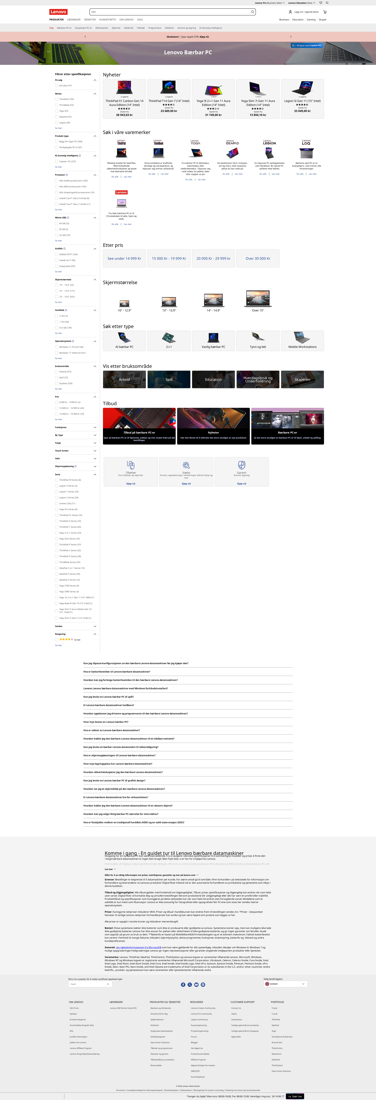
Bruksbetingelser (172, 1090)
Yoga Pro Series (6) (57, 509)
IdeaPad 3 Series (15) (57, 579)
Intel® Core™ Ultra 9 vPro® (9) (57, 198)
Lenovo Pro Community (201, 1013)
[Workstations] (109, 28)
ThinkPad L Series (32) (57, 550)
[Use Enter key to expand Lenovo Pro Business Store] (284, 3)
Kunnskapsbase (198, 1076)
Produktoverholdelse (200, 1054)
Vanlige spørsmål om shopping (244, 1031)
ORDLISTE (195, 1071)
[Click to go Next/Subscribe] (108, 984)
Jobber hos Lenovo (78, 1042)
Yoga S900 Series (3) (57, 591)
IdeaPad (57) (57, 116)
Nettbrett (155, 1025)
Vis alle (114, 176)
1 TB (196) (57, 321)
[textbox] (286, 984)
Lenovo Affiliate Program (81, 1048)
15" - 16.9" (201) (57, 296)
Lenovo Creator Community (203, 1008)
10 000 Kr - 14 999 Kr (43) (57, 408)
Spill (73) (57, 377)
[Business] (290, 19)
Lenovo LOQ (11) (57, 503)
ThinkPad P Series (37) (57, 544)
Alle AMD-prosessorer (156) (57, 186)
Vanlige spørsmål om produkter (245, 1025)
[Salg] (55, 28)
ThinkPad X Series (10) (57, 521)
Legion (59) (57, 122)
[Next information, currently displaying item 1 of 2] (291, 36)
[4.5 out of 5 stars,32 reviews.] (124, 108)
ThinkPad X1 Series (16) (57, 515)
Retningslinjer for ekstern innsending (209, 1090)
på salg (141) (57, 85)
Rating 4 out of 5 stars (57, 639)
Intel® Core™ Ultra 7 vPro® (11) (57, 204)
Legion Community (199, 1019)
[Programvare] (162, 28)
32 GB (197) (57, 235)
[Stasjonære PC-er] (93, 28)
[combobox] (170, 12)
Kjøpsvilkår (236, 1036)
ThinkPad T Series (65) (57, 526)
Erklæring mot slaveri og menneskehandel (243, 1090)
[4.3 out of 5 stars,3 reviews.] (169, 104)
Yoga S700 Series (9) (57, 585)
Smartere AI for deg (159, 1013)
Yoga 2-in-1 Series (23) (57, 532)
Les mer (128, 176)
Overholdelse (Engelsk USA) (82, 1025)
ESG (71, 1031)
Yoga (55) (57, 110)
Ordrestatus (236, 1019)
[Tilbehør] (146, 28)
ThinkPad (276, 1019)
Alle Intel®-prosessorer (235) (57, 180)
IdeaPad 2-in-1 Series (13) (57, 568)
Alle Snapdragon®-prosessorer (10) (57, 192)
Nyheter (73, 1013)
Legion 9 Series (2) (57, 485)
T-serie (274, 1008)
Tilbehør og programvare (162, 1048)
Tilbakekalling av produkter (162, 1059)
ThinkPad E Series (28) (57, 556)
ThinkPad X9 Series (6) (57, 479)
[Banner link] (188, 37)
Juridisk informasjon (78, 1036)
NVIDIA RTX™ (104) (57, 254)
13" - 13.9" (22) (57, 285)
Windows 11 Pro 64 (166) (57, 347)
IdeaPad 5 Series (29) (57, 573)
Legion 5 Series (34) (57, 497)
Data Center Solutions (160, 1042)
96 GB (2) (57, 229)
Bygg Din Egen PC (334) (57, 141)
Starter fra (124, 113)
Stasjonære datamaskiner (162, 1031)
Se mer (58, 128)
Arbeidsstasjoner (158, 1036)
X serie (274, 1013)
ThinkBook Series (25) (57, 562)
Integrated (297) (57, 266)
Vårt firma (74, 1008)
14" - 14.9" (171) (57, 290)
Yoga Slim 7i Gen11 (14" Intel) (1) (57, 618)
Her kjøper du (197, 1048)
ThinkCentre (277, 1048)
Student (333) (57, 383)
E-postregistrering (199, 1025)
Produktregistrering (199, 1031)
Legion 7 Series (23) (57, 491)
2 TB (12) (57, 316)
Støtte (234, 1013)
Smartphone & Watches (282, 1036)
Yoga (274, 1031)
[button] (320, 2)
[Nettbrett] (134, 28)
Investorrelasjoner (78, 1019)
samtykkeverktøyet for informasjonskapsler (145, 1090)
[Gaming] (316, 19)
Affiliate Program (198, 1059)
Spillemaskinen (157, 1019)
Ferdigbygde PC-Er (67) (57, 147)
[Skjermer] (122, 28)
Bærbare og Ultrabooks (161, 1008)
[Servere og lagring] (197, 28)
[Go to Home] (58, 12)
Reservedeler (156, 1065)
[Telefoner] (175, 28)
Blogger (194, 1042)
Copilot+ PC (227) (57, 161)
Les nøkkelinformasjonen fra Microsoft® (138, 947)
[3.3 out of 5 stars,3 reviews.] (213, 108)
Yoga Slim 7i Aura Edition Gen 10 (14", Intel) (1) (57, 610)
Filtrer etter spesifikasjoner (73, 74)
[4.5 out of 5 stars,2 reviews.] (302, 104)
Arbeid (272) (57, 371)
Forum (194, 1036)
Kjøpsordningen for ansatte (203, 1065)
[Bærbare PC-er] (73, 28)
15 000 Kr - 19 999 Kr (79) (57, 413)
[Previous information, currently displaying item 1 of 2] (85, 36)
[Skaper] (328, 19)
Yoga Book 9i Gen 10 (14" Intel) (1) (57, 603)
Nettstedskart (186, 1090)
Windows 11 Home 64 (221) (57, 352)
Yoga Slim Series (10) (57, 538)
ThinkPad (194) (57, 99)
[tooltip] (79, 156)
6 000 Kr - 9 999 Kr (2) (57, 402)
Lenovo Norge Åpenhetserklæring (85, 1054)
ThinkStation (277, 1065)
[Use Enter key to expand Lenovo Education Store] (314, 3)
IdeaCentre (276, 1054)
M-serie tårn (277, 1042)
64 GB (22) (57, 223)
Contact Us (236, 1008)
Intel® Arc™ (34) (57, 260)
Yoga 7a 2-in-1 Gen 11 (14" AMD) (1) (57, 597)
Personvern (121, 1090)
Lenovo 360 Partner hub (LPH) (123, 1008)
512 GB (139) (57, 327)
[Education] (304, 19)
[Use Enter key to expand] (320, 12)
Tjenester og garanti (159, 1054)
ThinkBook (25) (57, 105)
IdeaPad (275, 1025)
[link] (327, 3)
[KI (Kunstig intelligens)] (223, 28)
